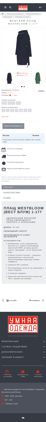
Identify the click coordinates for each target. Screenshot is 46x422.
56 (29, 110)
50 (16, 110)
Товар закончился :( (13, 126)
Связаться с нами (11, 404)
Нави (18, 103)
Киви (4, 103)
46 (8, 110)
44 (3, 110)
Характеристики (11, 192)
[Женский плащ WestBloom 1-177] (23, 48)
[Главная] (3, 14)
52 (21, 110)
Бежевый (11, 103)
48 (12, 110)
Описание (8, 187)
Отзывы (7, 198)
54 (25, 110)
